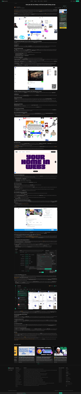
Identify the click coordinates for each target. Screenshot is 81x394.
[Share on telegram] (10, 370)
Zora (14, 10)
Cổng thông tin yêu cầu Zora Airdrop (25, 115)
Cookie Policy (24, 393)
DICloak (39, 234)
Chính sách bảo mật (61, 390)
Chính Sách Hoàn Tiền (70, 390)
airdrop (16, 333)
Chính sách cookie (66, 390)
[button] (65, 6)
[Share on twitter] (8, 370)
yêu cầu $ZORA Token (16, 11)
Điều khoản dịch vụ (57, 390)
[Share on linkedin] (9, 370)
